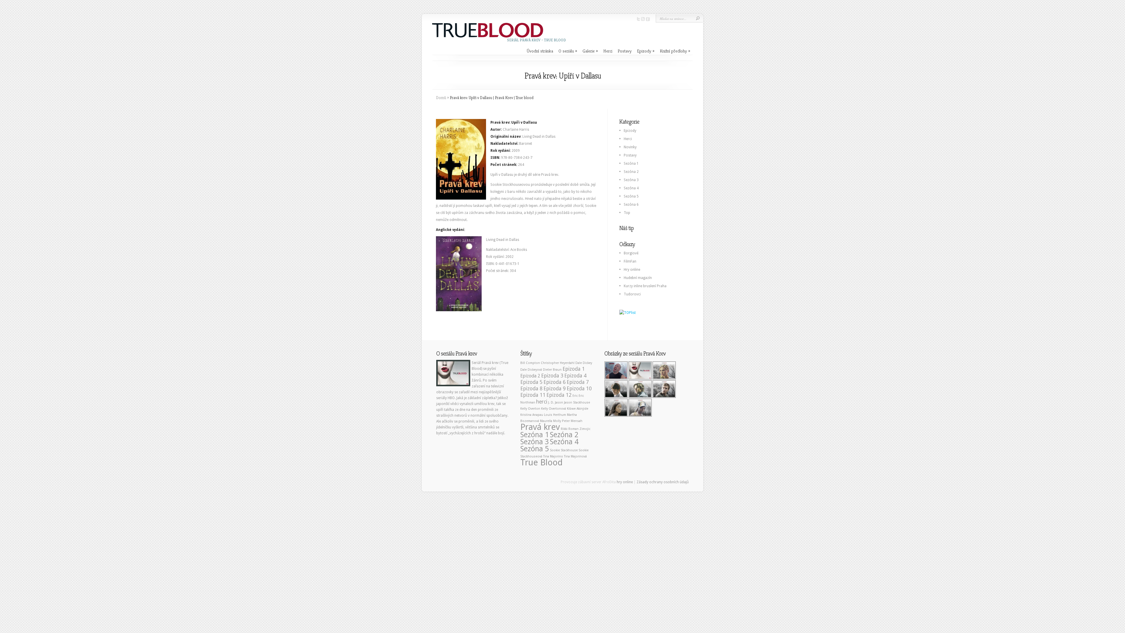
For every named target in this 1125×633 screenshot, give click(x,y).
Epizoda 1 (573, 369)
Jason (559, 402)
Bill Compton (530, 363)
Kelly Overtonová (553, 409)
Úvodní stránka (540, 51)
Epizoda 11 (533, 395)
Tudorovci (632, 294)
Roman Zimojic (579, 429)
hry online (625, 482)
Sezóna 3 (631, 180)
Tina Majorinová (575, 456)
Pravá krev (540, 427)
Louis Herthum (555, 415)
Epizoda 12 (559, 395)
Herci (607, 51)
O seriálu (567, 51)
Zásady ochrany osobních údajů (663, 482)
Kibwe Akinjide (577, 409)
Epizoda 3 (552, 376)
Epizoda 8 (531, 389)
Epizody (645, 51)
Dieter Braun (552, 370)
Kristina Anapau (531, 415)
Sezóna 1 (631, 163)
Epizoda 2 (530, 376)
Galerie (590, 51)
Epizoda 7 (578, 382)
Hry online (632, 270)
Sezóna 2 (631, 172)
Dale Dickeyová (531, 370)
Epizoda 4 (575, 376)
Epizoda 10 (579, 389)
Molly (557, 421)
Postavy (625, 51)
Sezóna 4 (631, 188)
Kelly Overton (530, 409)
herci (541, 402)
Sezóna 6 (631, 205)
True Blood (541, 462)
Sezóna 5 (631, 196)
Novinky (630, 147)
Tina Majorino (553, 456)
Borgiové (631, 253)
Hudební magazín (638, 278)
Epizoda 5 (531, 382)
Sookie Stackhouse (564, 450)
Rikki (564, 429)
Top (627, 213)
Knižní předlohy (675, 51)
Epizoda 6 (554, 382)
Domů (441, 97)
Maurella (546, 421)
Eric (575, 396)
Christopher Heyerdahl (558, 363)
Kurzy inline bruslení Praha (645, 286)
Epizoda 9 (554, 389)
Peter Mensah (572, 421)
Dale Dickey (583, 363)
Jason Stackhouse (577, 402)
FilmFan (630, 261)
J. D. (551, 402)
